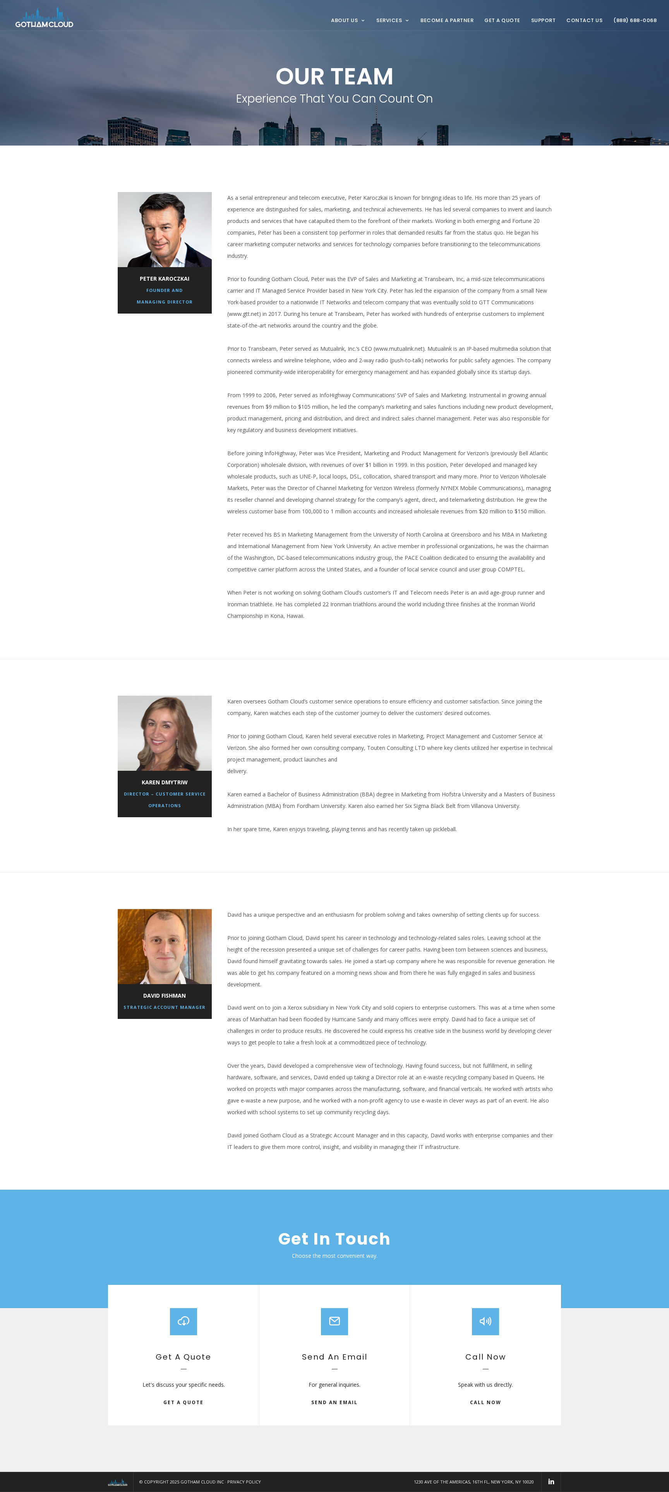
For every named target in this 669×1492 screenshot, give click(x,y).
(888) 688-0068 (635, 20)
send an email (334, 1402)
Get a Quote (502, 20)
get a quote (183, 1402)
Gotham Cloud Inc (202, 1482)
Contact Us (584, 20)
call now (485, 1402)
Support (543, 20)
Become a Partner (446, 20)
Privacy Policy (244, 1482)
